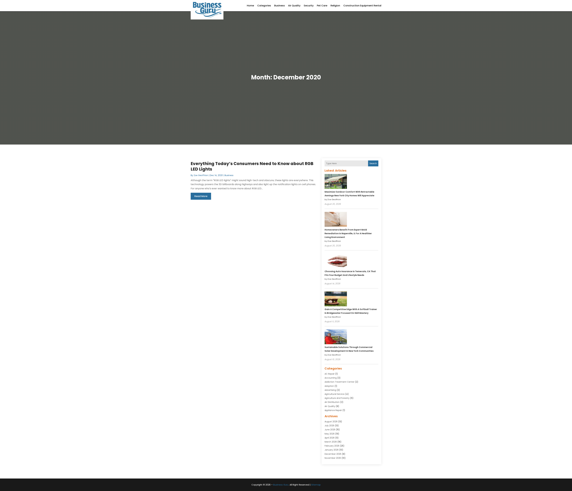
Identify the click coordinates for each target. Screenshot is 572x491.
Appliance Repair (333, 410)
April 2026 (330, 437)
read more (200, 196)
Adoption (329, 386)
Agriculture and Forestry (337, 398)
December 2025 (333, 453)
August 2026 (331, 421)
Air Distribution (332, 402)
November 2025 (333, 458)
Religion (335, 5)
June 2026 (330, 429)
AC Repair (330, 373)
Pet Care (322, 5)
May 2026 (330, 433)
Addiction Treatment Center (339, 381)
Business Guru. (281, 484)
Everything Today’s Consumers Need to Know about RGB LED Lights (252, 166)
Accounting (331, 377)
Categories (264, 5)
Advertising (330, 390)
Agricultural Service (335, 394)
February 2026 (332, 445)
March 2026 (331, 441)
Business (279, 5)
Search (373, 163)
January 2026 (332, 449)
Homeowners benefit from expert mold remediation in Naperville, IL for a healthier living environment (348, 233)
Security (309, 5)
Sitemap (316, 484)
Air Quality (294, 5)
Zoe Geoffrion (201, 175)
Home (250, 5)
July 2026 (329, 425)
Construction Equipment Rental (362, 5)
